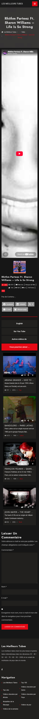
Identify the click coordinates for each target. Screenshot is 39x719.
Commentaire (8, 550)
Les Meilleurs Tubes (12, 3)
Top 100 (24, 683)
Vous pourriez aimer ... (20, 347)
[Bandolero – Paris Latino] (19, 409)
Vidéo (23, 32)
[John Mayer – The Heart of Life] (19, 497)
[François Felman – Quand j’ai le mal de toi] (19, 454)
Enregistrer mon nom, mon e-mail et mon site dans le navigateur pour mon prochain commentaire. (19, 616)
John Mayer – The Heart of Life (21, 512)
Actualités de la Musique (8, 703)
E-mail (5, 598)
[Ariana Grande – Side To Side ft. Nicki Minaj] (19, 365)
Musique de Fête (30, 285)
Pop (20, 390)
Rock (20, 522)
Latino (22, 435)
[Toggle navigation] (35, 3)
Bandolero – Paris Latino (19, 425)
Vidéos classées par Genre (28, 688)
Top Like (6, 690)
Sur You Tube (19, 331)
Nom (4, 587)
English (19, 323)
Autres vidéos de (19, 339)
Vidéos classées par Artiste (10, 695)
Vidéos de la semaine (10, 709)
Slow (21, 479)
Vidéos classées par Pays (28, 695)
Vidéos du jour (26, 705)
